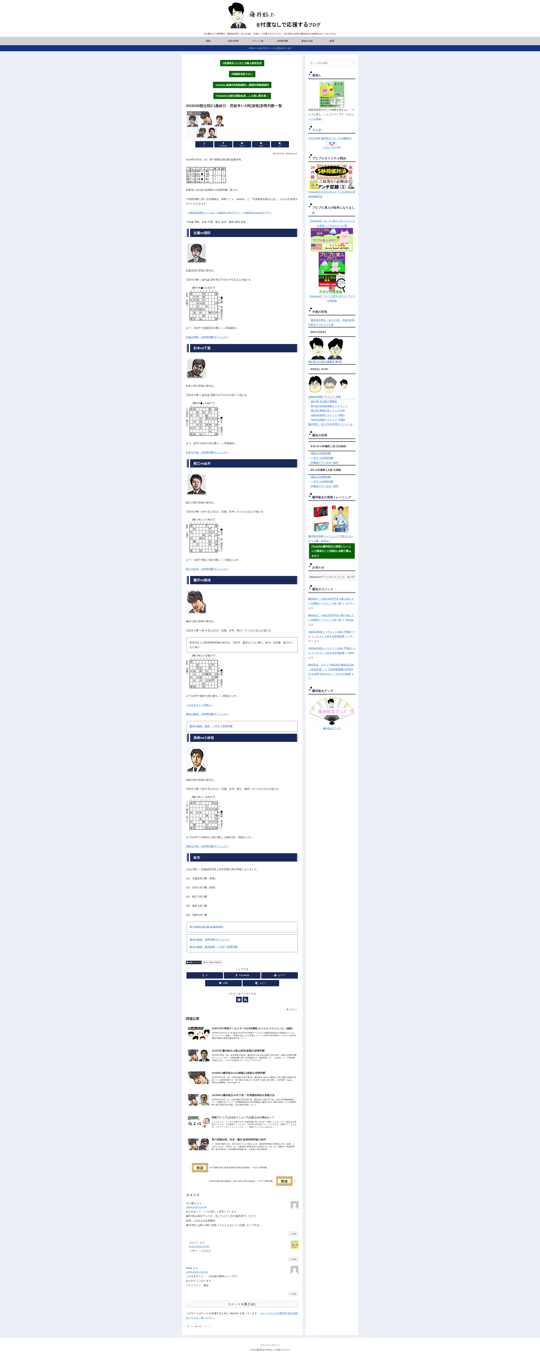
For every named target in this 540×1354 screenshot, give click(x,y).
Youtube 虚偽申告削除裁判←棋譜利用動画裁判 (242, 85)
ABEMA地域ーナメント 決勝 (324, 396)
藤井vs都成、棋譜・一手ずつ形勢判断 (211, 726)
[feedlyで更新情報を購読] (239, 999)
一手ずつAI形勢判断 (322, 458)
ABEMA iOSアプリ (228, 212)
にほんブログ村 (332, 147)
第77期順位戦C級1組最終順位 (206, 926)
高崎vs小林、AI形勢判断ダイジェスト (207, 846)
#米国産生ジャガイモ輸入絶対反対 (242, 63)
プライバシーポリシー (270, 1345)
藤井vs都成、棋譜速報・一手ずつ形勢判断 (214, 946)
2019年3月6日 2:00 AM (196, 1207)
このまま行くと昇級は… (200, 705)
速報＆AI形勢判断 (321, 453)
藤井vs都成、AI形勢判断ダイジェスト (207, 714)
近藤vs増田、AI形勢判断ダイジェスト (207, 337)
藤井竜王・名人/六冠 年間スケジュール (330, 424)
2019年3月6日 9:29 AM (199, 1246)
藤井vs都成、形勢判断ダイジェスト (210, 939)
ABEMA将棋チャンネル (201, 212)
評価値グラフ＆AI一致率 (324, 462)
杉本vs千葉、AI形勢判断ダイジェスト (207, 452)
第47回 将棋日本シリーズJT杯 (328, 410)
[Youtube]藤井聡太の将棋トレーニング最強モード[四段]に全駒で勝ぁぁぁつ (331, 551)
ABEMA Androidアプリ (257, 212)
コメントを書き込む (242, 1304)
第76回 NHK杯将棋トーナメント (329, 406)
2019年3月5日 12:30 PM (197, 1272)
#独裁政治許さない (242, 74)
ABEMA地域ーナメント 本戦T (328, 415)
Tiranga (349, 619)
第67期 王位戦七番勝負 (321, 361)
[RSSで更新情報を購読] (245, 999)
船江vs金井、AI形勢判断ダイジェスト (207, 569)
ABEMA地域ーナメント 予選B (328, 419)
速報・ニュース (195, 962)
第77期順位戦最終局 (213, 962)
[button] (280, 144)
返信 (294, 1234)
